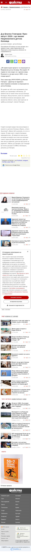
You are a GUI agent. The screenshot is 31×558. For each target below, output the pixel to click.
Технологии (4, 507)
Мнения (17, 498)
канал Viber (10, 162)
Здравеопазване (15, 7)
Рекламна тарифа (5, 536)
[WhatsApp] (11, 61)
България (4, 153)
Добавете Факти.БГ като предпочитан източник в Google (22, 535)
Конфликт (4, 516)
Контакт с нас (4, 538)
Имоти (3, 504)
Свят (2, 498)
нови (24, 399)
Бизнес (17, 501)
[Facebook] (8, 61)
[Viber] (23, 61)
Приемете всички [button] (16, 297)
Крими (17, 507)
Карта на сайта (5, 531)
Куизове (17, 522)
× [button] (27, 251)
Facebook (19, 160)
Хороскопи (18, 510)
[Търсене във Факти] (29, 2)
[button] (15, 305)
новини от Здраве (11, 316)
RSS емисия (6, 527)
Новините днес (5, 495)
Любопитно (4, 513)
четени (8, 399)
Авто (16, 504)
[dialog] (15, 279)
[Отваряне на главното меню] (1, 2)
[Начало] (15, 2)
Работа (3, 533)
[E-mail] (19, 61)
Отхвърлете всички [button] (16, 301)
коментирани (17, 399)
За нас (2, 529)
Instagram (25, 160)
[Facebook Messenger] (15, 61)
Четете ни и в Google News (12, 165)
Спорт (3, 510)
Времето (3, 519)
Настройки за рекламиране (17, 288)
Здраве (6, 7)
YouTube (4, 162)
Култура (17, 513)
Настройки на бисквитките (14, 292)
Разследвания (5, 501)
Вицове (3, 522)
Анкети (17, 519)
